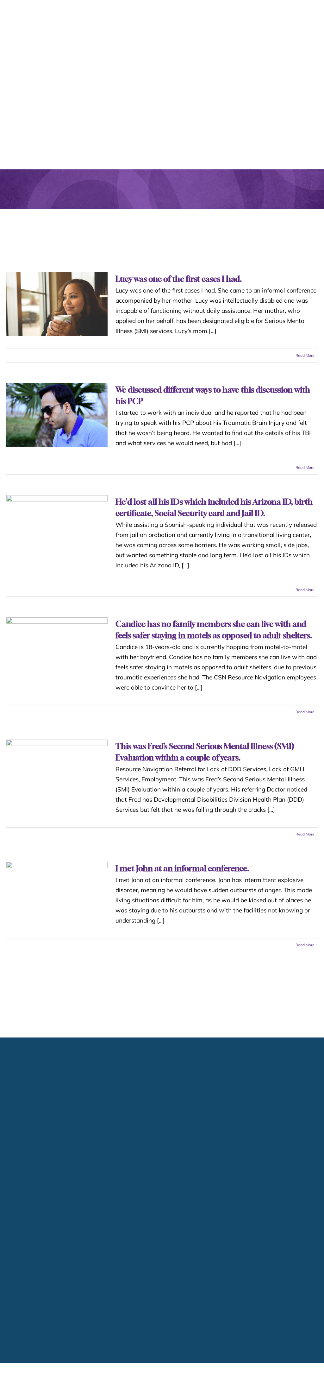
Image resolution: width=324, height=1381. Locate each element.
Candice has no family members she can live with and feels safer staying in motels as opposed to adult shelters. (56, 660)
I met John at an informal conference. (56, 927)
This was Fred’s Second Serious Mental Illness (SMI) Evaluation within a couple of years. (56, 794)
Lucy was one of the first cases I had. (56, 304)
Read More (305, 355)
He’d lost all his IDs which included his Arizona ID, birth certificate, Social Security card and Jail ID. (56, 527)
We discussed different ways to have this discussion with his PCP (56, 415)
